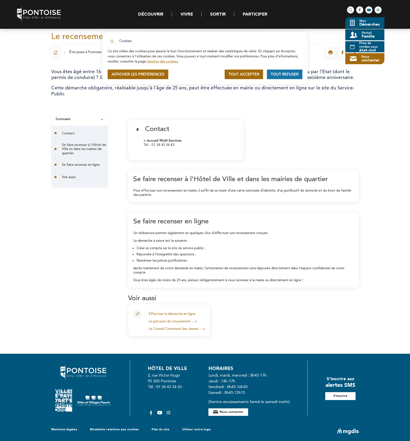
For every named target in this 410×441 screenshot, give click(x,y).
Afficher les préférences (137, 74)
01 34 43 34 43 (169, 387)
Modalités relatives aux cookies (114, 429)
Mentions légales (64, 429)
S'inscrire (340, 395)
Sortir (218, 14)
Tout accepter (243, 74)
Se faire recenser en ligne (81, 165)
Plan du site (160, 429)
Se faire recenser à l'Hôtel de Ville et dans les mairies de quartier (84, 149)
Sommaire (63, 119)
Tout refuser (285, 74)
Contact (68, 133)
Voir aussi (69, 177)
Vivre (186, 14)
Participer (255, 14)
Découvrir (150, 14)
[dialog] (205, 58)
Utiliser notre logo (196, 429)
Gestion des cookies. (163, 61)
